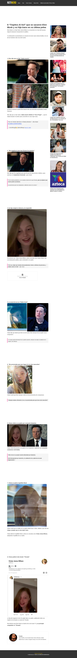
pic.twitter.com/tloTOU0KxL (15, 123)
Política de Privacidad (38, 653)
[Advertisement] (38, 14)
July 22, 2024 (28, 127)
